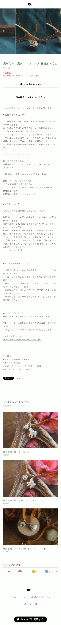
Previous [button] (4, 31)
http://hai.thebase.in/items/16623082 (22, 339)
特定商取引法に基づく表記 (40, 597)
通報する (20, 378)
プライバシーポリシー (18, 597)
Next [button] (56, 31)
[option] (30, 31)
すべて (9, 571)
